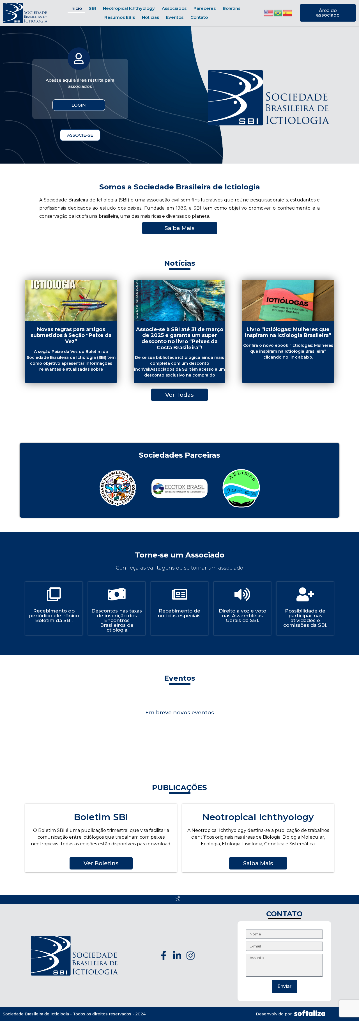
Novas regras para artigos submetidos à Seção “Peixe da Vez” (71, 335)
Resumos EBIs (119, 17)
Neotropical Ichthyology (129, 8)
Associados (174, 8)
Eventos (174, 17)
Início (76, 8)
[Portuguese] (278, 12)
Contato (199, 17)
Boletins (231, 8)
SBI (92, 8)
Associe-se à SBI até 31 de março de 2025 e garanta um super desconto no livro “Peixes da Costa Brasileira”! (179, 338)
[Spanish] (288, 12)
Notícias (150, 17)
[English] (268, 12)
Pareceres (205, 8)
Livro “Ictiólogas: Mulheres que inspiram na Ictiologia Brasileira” (288, 332)
